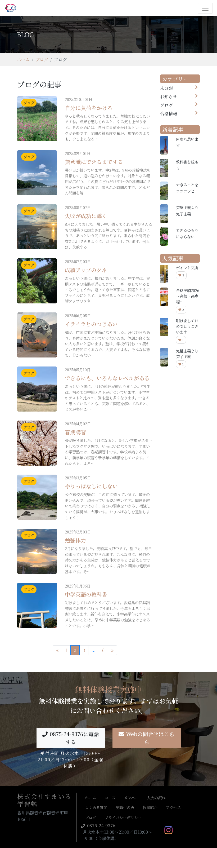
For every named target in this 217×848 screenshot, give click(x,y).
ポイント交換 (187, 267)
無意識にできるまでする (94, 162)
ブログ (41, 59)
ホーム (23, 59)
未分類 (166, 88)
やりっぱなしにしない (91, 486)
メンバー (131, 797)
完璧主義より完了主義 (187, 353)
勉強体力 (75, 540)
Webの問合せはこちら (150, 738)
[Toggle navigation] (205, 8)
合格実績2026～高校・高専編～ (187, 296)
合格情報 (168, 114)
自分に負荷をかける (88, 108)
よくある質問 (96, 807)
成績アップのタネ (86, 270)
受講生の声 (125, 807)
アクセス (173, 807)
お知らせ (168, 97)
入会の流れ (156, 797)
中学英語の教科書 (86, 594)
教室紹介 (150, 807)
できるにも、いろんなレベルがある (107, 378)
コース (110, 797)
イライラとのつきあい (91, 324)
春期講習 (75, 432)
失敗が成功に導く (86, 216)
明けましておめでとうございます (187, 326)
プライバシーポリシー (123, 817)
